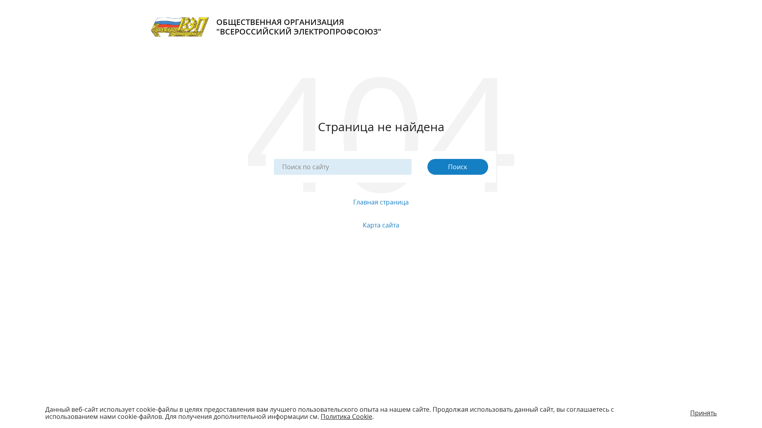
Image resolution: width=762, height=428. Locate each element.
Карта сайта (381, 225)
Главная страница (381, 202)
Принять (703, 413)
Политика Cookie (346, 416)
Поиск (457, 166)
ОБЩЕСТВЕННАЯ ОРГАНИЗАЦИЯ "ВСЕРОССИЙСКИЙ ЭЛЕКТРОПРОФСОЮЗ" (298, 27)
